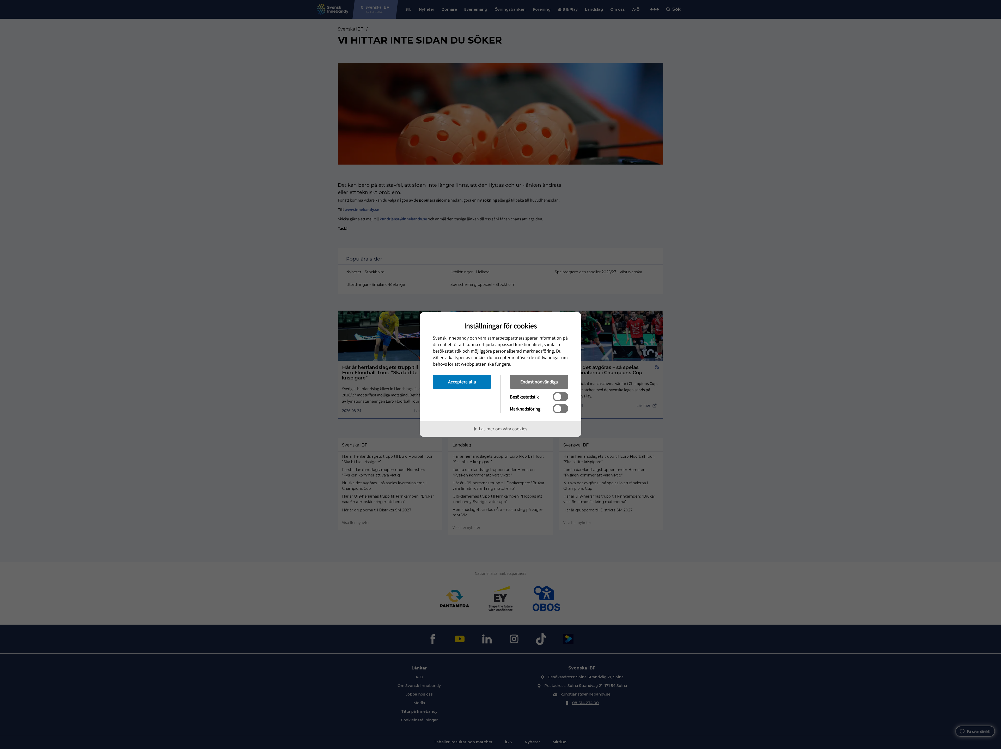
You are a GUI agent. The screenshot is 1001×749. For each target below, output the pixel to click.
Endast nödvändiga (539, 382)
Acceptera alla (462, 382)
